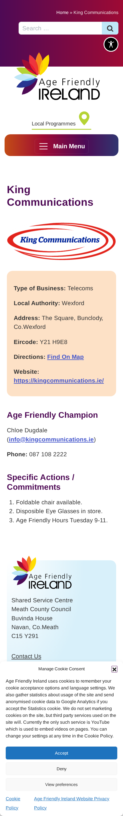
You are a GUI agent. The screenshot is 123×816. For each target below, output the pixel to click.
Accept (61, 753)
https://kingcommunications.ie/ (59, 380)
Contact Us (26, 656)
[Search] (110, 28)
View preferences (61, 784)
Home (62, 12)
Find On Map (65, 356)
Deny (62, 768)
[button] (114, 669)
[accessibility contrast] (111, 44)
